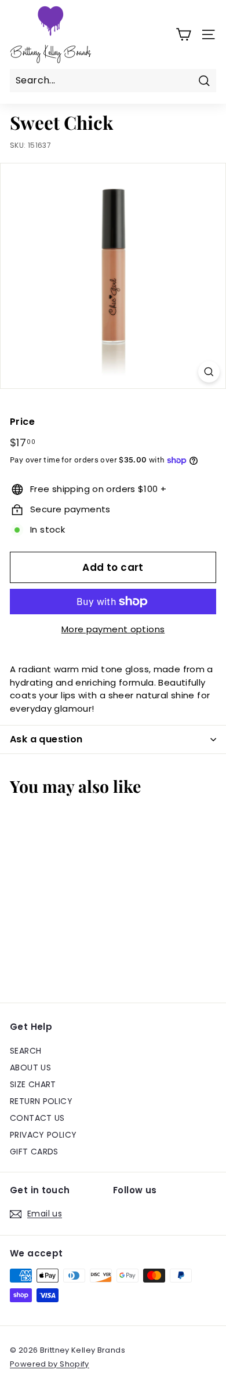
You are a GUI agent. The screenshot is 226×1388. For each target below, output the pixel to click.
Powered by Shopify (49, 1363)
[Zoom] (209, 371)
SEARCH (25, 1051)
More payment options (113, 629)
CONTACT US (37, 1118)
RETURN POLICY (41, 1101)
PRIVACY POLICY (43, 1135)
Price (22, 421)
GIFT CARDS (34, 1151)
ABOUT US (30, 1067)
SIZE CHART (33, 1084)
